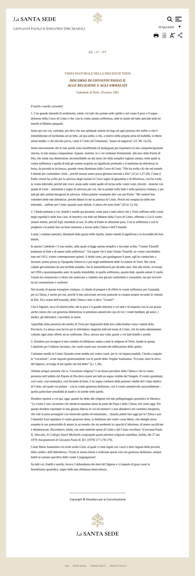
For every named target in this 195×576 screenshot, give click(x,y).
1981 (68, 28)
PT (104, 52)
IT (97, 52)
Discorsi (55, 28)
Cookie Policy (98, 566)
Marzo (79, 28)
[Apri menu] (178, 19)
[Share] (180, 36)
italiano (167, 28)
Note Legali (79, 566)
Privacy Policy (118, 566)
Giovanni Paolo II (29, 28)
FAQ (67, 566)
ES (91, 52)
